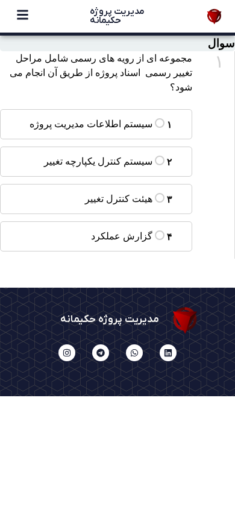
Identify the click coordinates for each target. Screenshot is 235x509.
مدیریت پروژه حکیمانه (117, 16)
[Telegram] (100, 352)
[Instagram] (66, 352)
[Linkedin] (168, 352)
